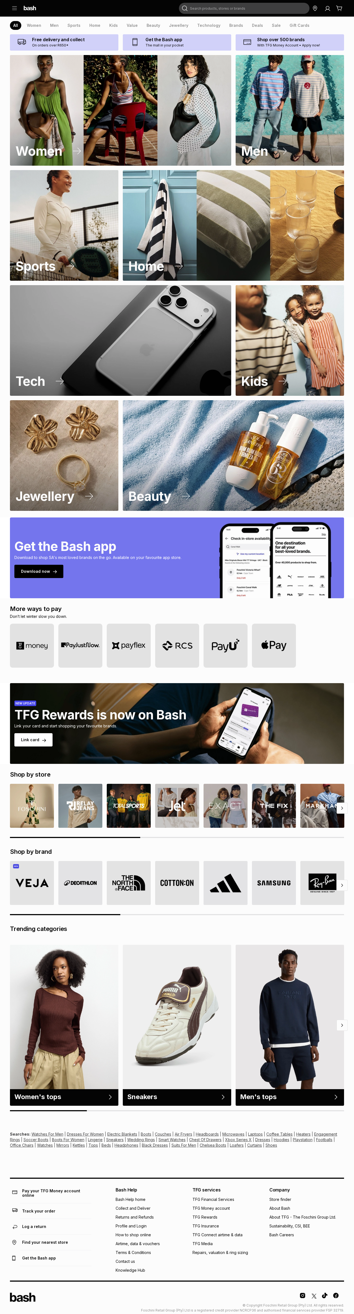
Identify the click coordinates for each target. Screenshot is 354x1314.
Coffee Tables (279, 1134)
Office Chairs (21, 1145)
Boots (146, 1134)
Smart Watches (172, 1139)
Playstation (303, 1139)
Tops (93, 1145)
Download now (35, 571)
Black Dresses (155, 1145)
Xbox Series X (238, 1139)
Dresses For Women (85, 1134)
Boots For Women (68, 1139)
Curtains (254, 1145)
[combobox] (244, 8)
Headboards (207, 1134)
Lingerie (95, 1139)
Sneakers (115, 1139)
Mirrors (62, 1145)
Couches (163, 1134)
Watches (45, 1145)
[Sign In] (327, 8)
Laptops (255, 1134)
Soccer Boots (36, 1139)
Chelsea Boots (213, 1145)
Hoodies (281, 1139)
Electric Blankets (122, 1134)
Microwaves (233, 1134)
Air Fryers (183, 1134)
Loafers (237, 1145)
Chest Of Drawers (205, 1139)
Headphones (126, 1145)
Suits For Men (183, 1145)
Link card (30, 739)
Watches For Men (47, 1134)
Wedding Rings (141, 1139)
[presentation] (15, 25)
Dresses (262, 1139)
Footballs (324, 1139)
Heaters (303, 1134)
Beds (106, 1145)
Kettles (79, 1145)
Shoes (271, 1145)
